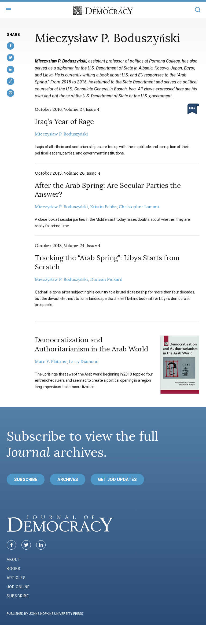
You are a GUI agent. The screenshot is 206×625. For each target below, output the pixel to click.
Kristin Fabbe (103, 206)
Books (13, 569)
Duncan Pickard (106, 279)
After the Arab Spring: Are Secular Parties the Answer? (108, 190)
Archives (67, 479)
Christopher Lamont (139, 206)
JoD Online (18, 587)
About (14, 559)
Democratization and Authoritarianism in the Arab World (91, 345)
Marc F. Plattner (51, 361)
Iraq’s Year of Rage (64, 121)
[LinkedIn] (41, 545)
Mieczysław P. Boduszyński (61, 134)
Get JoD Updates (117, 479)
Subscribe (25, 479)
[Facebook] (11, 545)
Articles (16, 578)
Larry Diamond (84, 361)
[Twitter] (26, 545)
